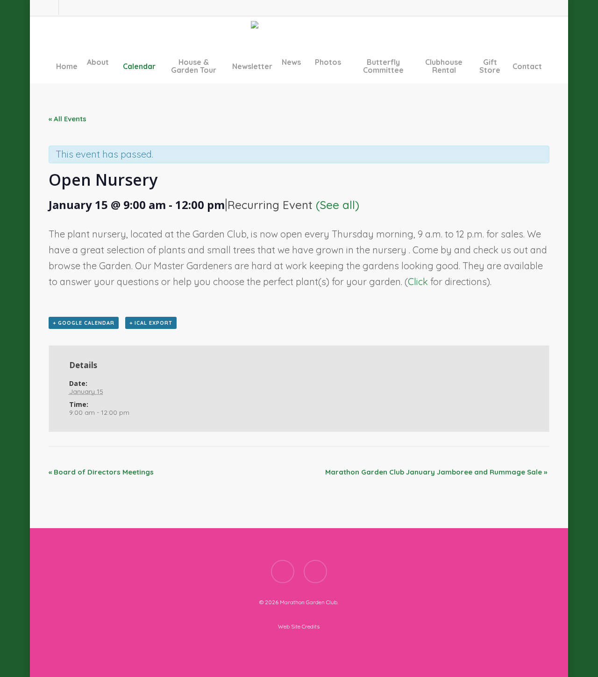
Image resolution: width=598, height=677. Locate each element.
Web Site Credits (299, 626)
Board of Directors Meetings (101, 472)
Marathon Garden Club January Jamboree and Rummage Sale (436, 472)
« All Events (67, 118)
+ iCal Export (150, 323)
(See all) (337, 205)
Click (419, 281)
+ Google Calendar (83, 323)
